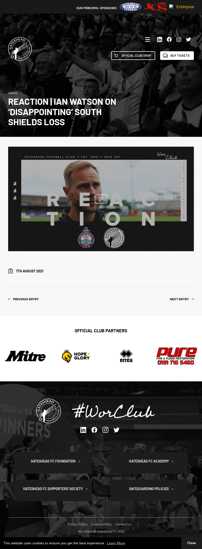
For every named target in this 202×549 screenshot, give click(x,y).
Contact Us (123, 524)
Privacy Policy (77, 524)
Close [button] (191, 543)
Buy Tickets (180, 55)
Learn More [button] (116, 543)
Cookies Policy (101, 524)
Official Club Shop (136, 55)
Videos (12, 93)
